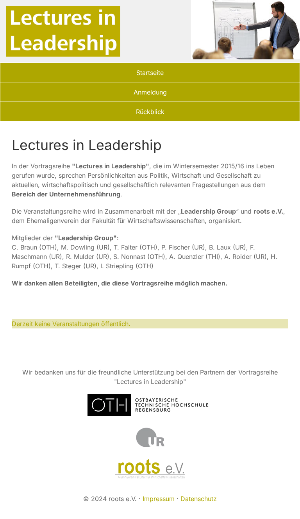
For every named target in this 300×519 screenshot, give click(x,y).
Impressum (159, 499)
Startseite (150, 73)
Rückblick (150, 112)
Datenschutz (198, 499)
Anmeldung (150, 92)
